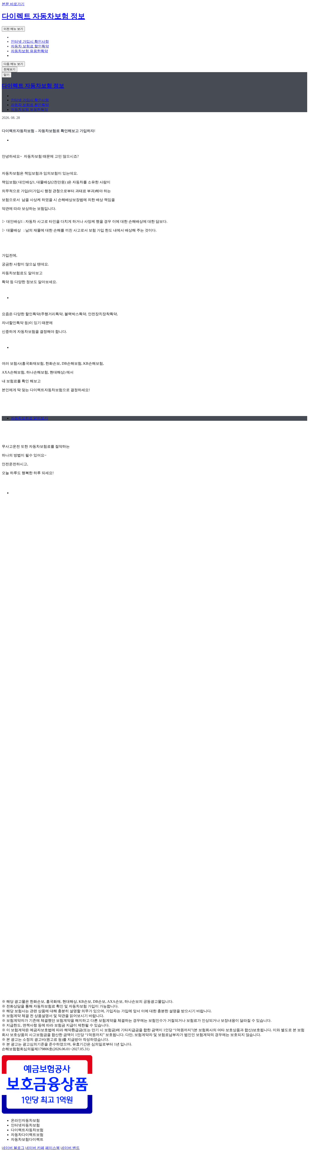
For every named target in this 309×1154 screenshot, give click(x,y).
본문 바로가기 (13, 4)
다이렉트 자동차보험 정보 (43, 16)
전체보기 (9, 69)
